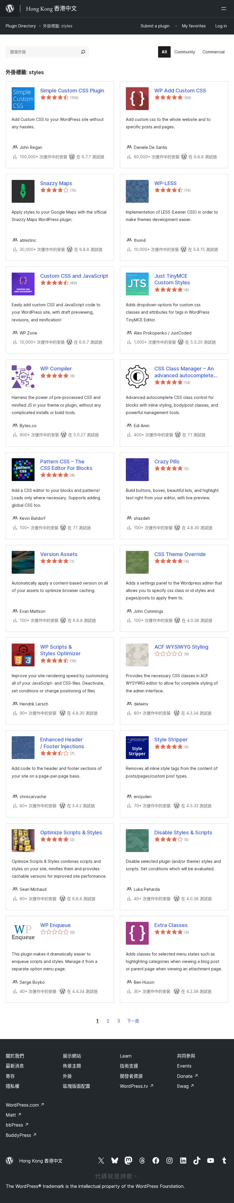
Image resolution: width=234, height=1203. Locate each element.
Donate (187, 1076)
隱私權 (12, 1086)
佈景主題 (72, 1066)
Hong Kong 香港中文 (40, 1161)
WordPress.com (25, 1105)
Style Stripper (171, 740)
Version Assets (59, 554)
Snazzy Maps (56, 183)
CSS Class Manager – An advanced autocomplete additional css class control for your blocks (187, 372)
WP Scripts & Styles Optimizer (60, 650)
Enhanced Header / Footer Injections (62, 743)
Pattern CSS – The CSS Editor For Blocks (66, 465)
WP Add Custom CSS (180, 91)
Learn (126, 1056)
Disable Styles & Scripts (183, 832)
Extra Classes (171, 925)
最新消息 (15, 1066)
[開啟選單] (225, 8)
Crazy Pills (166, 461)
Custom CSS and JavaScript (74, 276)
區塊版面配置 (76, 1086)
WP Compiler (56, 369)
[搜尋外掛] (83, 52)
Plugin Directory (21, 25)
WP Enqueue (55, 925)
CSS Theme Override (180, 554)
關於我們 (15, 1056)
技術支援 (129, 1066)
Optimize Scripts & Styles (71, 832)
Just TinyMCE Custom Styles (172, 279)
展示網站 (72, 1056)
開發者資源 (131, 1076)
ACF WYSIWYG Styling (181, 647)
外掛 (67, 1076)
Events (184, 1066)
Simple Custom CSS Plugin (72, 91)
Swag (185, 1086)
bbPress (17, 1125)
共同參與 (186, 1056)
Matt (14, 1115)
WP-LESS (165, 183)
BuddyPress (21, 1135)
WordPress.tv (137, 1086)
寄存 (10, 1076)
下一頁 (133, 1021)
